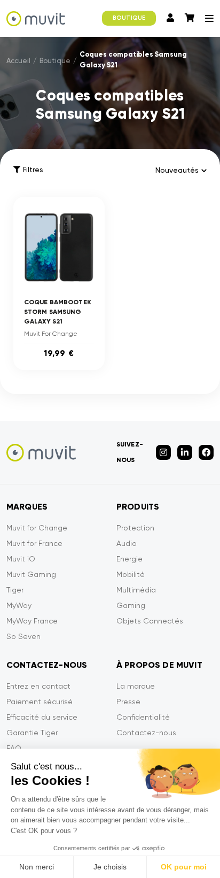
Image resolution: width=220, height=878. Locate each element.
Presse (128, 701)
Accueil (18, 61)
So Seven (23, 636)
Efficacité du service (41, 717)
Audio (126, 543)
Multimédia (136, 590)
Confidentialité (143, 717)
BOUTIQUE (129, 17)
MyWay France (32, 621)
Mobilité (130, 574)
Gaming (130, 605)
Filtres (33, 170)
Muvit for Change (36, 527)
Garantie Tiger (32, 732)
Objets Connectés (149, 621)
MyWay (19, 605)
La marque (135, 686)
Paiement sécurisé (39, 701)
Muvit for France (34, 543)
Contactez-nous (146, 732)
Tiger (14, 590)
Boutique (55, 61)
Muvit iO (20, 558)
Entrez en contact (38, 686)
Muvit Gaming (31, 574)
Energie (129, 558)
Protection (135, 527)
